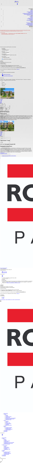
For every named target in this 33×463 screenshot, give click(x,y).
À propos (31, 21)
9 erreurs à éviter (8, 422)
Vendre (32, 15)
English (17, 1)
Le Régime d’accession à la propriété (28, 13)
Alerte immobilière (30, 25)
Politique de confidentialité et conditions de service (13, 282)
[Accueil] (15, 1)
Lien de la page (4, 280)
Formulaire (3, 48)
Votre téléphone (4, 54)
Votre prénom (4, 49)
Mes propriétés (31, 8)
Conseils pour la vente (30, 20)
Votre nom (3, 51)
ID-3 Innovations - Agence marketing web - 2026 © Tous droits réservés (10, 299)
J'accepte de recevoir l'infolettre (7, 59)
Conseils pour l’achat (8, 419)
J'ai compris (2, 70)
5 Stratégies (31, 16)
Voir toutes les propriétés (3, 153)
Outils (4, 426)
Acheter (32, 9)
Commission (31, 19)
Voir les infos (2, 120)
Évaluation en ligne (30, 23)
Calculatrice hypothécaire (29, 24)
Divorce (31, 10)
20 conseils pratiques (8, 423)
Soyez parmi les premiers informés (8, 75)
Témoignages (5, 430)
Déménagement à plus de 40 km (28, 14)
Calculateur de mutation (29, 22)
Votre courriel (4, 56)
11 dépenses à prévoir (30, 11)
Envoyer (2, 60)
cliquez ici (18, 69)
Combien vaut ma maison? (6, 74)
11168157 (1, 136)
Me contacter (31, 26)
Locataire (7, 415)
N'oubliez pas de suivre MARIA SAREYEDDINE (9, 155)
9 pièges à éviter (30, 12)
